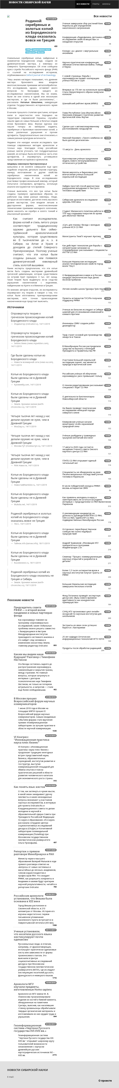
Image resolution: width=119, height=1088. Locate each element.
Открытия (30, 52)
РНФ (28, 49)
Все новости (83, 4)
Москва (40, 52)
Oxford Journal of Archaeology (40, 75)
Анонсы (106, 4)
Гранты (95, 4)
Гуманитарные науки (41, 49)
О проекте (105, 1080)
